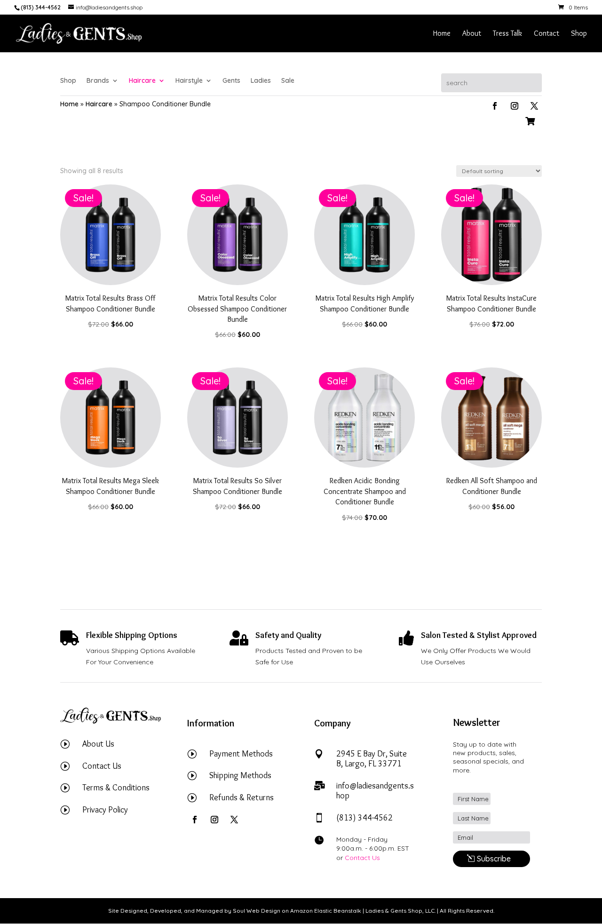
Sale (287, 81)
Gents (231, 81)
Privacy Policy (105, 810)
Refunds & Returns (241, 797)
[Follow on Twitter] (534, 105)
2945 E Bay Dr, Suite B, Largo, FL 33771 (371, 759)
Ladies (261, 81)
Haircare (142, 81)
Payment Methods (241, 754)
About (471, 34)
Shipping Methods (240, 775)
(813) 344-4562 (364, 817)
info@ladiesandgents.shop (375, 791)
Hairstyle (189, 81)
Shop (579, 34)
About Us (98, 744)
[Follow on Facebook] (494, 105)
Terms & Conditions (116, 787)
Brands (98, 81)
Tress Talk (507, 34)
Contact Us (101, 766)
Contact (546, 34)
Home (442, 34)
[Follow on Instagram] (514, 105)
